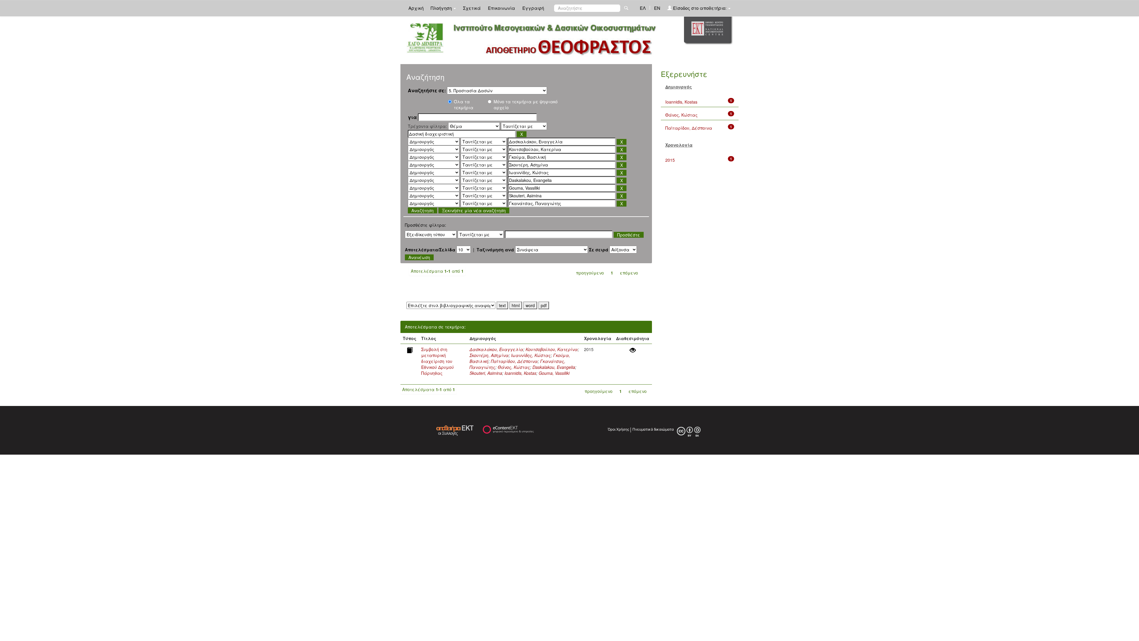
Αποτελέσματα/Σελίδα (430, 250)
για (412, 117)
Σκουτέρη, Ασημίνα (489, 355)
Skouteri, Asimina (486, 373)
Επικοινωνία (501, 8)
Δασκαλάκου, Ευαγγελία (496, 349)
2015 (670, 160)
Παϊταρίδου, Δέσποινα (514, 361)
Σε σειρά (598, 250)
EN (657, 8)
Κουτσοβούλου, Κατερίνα (552, 349)
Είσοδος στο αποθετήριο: (700, 8)
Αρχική (416, 8)
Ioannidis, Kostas (520, 373)
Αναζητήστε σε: (427, 90)
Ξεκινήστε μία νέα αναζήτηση (474, 210)
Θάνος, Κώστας (514, 367)
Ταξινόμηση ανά (495, 250)
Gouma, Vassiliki (554, 373)
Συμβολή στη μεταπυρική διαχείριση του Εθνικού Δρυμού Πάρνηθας (437, 361)
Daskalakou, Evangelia (553, 367)
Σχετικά (472, 8)
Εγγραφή (533, 8)
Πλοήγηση (442, 8)
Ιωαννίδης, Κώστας (531, 355)
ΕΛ (643, 8)
